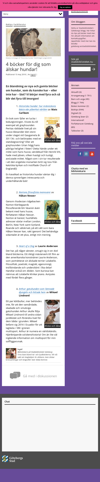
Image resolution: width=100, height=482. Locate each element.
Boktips (9, 24)
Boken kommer (78, 106)
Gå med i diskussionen (40, 376)
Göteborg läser (78, 116)
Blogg (74, 102)
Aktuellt (75, 92)
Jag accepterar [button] (65, 7)
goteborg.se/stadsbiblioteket (83, 46)
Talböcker (75, 130)
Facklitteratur (20, 24)
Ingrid (33, 74)
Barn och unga (78, 99)
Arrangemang (77, 95)
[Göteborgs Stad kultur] (50, 458)
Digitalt (74, 113)
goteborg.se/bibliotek (79, 11)
